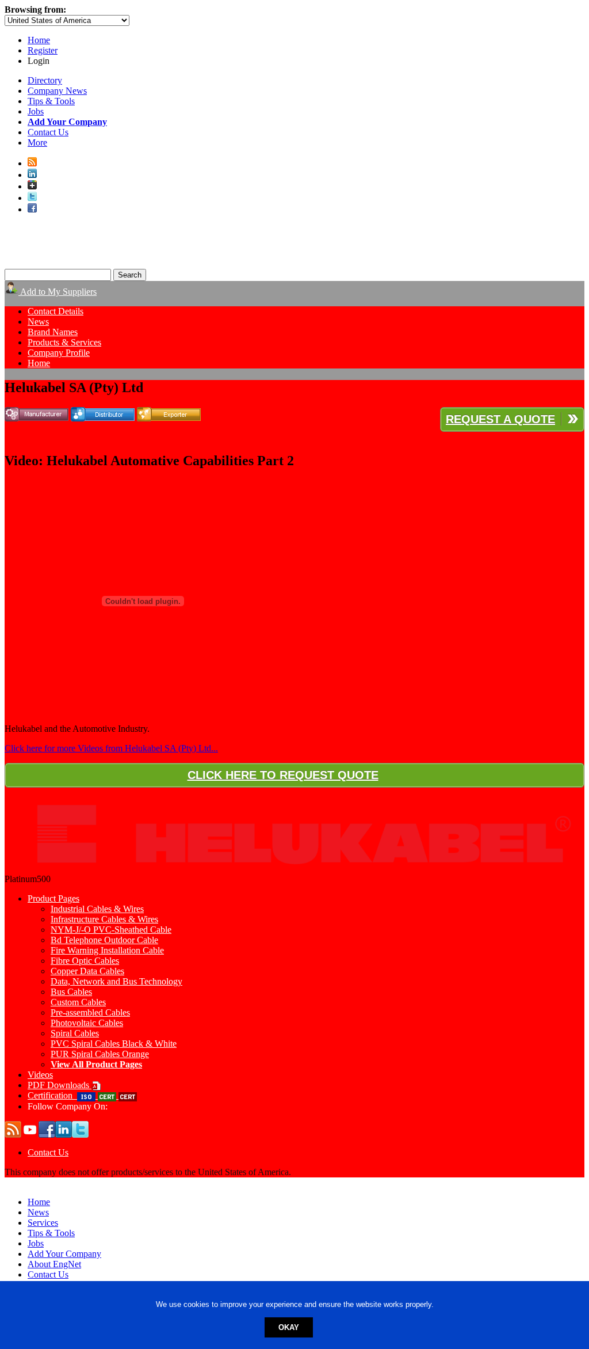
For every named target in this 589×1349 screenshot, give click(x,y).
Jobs (36, 111)
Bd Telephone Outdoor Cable (104, 940)
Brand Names (53, 332)
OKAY (288, 1327)
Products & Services (64, 342)
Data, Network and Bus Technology (116, 981)
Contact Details (55, 311)
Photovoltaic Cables (87, 1023)
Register (43, 50)
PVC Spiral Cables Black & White (114, 1043)
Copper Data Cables (87, 971)
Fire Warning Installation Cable (107, 950)
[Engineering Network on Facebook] (32, 209)
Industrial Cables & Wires (97, 909)
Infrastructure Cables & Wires (104, 919)
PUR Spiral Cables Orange (100, 1054)
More (37, 142)
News (38, 321)
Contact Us (48, 132)
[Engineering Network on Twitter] (32, 198)
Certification (52, 1095)
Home (39, 40)
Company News (57, 91)
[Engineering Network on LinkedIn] (32, 175)
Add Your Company (64, 1254)
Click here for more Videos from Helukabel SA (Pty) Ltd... (111, 748)
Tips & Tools (51, 101)
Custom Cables (78, 1002)
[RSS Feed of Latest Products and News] (32, 163)
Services (43, 1223)
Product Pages (53, 898)
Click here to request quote (283, 775)
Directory (45, 80)
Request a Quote (500, 419)
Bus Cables (71, 992)
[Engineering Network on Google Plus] (32, 186)
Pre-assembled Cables (90, 1012)
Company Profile (59, 353)
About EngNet (54, 1264)
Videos (40, 1075)
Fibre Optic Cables (85, 961)
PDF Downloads (59, 1085)
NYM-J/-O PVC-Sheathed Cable (111, 929)
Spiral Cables (75, 1033)
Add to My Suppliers (57, 292)
